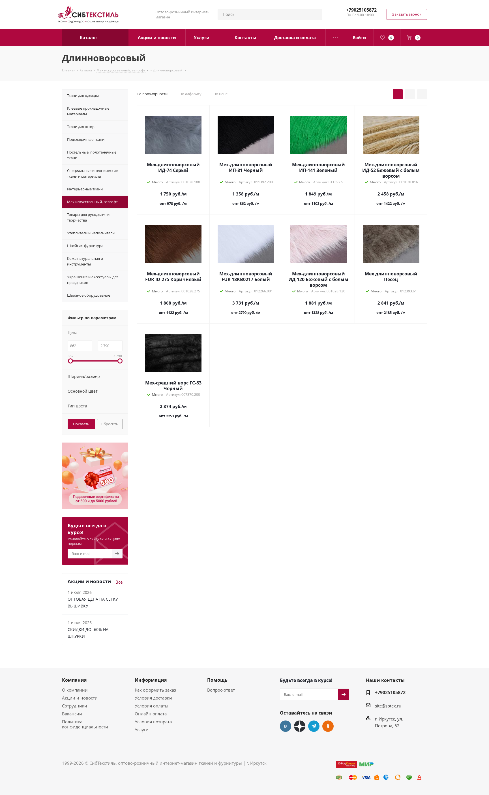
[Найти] (315, 14)
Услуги (142, 729)
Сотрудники (74, 706)
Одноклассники (328, 726)
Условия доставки (153, 698)
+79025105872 (361, 10)
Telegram (313, 726)
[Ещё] (335, 37)
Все (119, 582)
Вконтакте (285, 726)
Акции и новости (80, 698)
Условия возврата (153, 721)
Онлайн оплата (151, 714)
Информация (151, 680)
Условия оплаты (151, 706)
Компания (74, 680)
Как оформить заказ (155, 690)
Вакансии (72, 714)
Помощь (217, 680)
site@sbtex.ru (388, 706)
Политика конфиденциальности (85, 724)
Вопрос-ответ (221, 690)
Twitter (299, 726)
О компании (75, 690)
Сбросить (109, 423)
